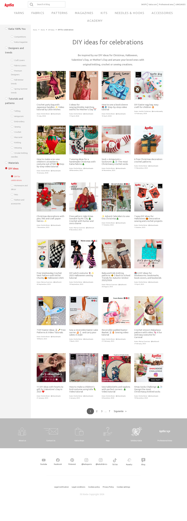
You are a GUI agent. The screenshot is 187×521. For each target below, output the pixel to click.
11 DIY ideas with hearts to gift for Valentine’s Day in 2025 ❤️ (50, 389)
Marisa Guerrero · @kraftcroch (84, 227)
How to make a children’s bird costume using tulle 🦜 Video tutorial (82, 389)
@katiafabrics (101, 464)
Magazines (84, 13)
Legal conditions (78, 487)
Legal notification (61, 487)
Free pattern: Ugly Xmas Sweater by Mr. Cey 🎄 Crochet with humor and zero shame (81, 220)
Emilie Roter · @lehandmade (51, 114)
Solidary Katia (136, 441)
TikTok (115, 464)
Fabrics (37, 13)
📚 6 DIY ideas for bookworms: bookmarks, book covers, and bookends (147, 275)
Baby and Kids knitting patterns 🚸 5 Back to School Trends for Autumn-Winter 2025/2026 (116, 277)
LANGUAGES (180, 4)
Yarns (19, 13)
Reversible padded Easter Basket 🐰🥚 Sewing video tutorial (115, 332)
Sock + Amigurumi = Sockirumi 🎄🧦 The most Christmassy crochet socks (115, 161)
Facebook (58, 464)
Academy (95, 20)
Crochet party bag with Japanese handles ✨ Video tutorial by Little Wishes (50, 107)
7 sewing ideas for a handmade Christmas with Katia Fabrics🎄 (82, 161)
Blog (143, 464)
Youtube (43, 464)
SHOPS (144, 4)
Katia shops (79, 441)
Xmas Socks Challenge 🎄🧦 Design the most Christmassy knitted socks (148, 389)
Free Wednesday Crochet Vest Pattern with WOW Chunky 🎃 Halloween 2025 (50, 275)
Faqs (108, 441)
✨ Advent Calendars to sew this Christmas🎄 (116, 217)
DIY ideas (51, 30)
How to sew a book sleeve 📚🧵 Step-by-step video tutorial (115, 107)
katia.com (153, 4)
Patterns (60, 13)
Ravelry (129, 464)
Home (35, 30)
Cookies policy (94, 487)
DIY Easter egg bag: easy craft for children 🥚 (146, 105)
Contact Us (50, 441)
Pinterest (72, 464)
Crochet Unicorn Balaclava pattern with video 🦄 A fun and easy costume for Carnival (148, 333)
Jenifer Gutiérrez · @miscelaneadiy (151, 111)
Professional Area (164, 441)
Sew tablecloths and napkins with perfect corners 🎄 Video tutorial (116, 389)
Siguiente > (120, 411)
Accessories (162, 13)
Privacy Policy (108, 487)
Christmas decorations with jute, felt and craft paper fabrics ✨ (50, 218)
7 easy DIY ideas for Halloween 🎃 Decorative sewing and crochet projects (148, 218)
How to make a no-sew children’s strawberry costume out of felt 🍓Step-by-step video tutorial (51, 163)
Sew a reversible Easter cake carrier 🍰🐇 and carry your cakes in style (83, 332)
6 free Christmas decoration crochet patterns (148, 160)
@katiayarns (87, 464)
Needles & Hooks (129, 13)
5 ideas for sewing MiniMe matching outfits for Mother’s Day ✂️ (82, 107)
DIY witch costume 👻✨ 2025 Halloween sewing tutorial (81, 275)
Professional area (166, 4)
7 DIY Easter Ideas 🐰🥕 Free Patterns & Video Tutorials (51, 331)
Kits (104, 13)
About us (22, 441)
